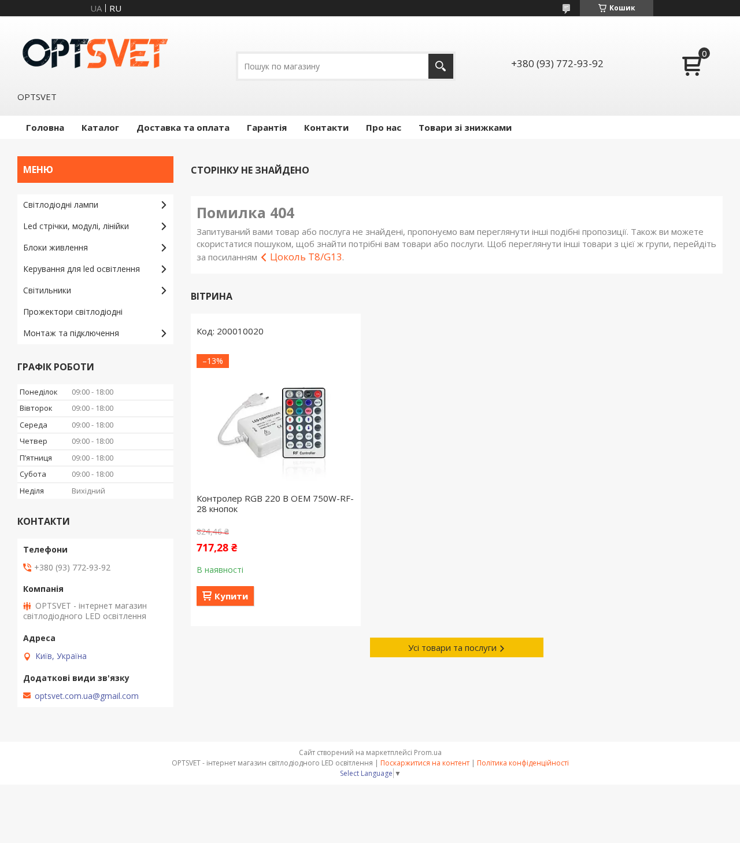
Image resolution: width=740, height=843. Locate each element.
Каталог (100, 127)
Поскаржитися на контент (424, 763)
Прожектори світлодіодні (73, 311)
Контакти (326, 127)
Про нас (383, 127)
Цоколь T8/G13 (306, 256)
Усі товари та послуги (452, 647)
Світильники (47, 290)
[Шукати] (440, 66)
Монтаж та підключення (71, 332)
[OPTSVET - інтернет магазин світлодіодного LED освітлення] (95, 52)
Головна (45, 127)
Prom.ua (428, 752)
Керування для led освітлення (81, 268)
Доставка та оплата (183, 127)
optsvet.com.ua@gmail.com (87, 696)
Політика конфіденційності (523, 763)
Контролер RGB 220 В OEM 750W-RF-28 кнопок (275, 503)
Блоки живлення (55, 247)
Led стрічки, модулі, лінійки (76, 225)
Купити (231, 596)
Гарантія (267, 127)
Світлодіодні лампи (60, 204)
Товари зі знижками (465, 127)
